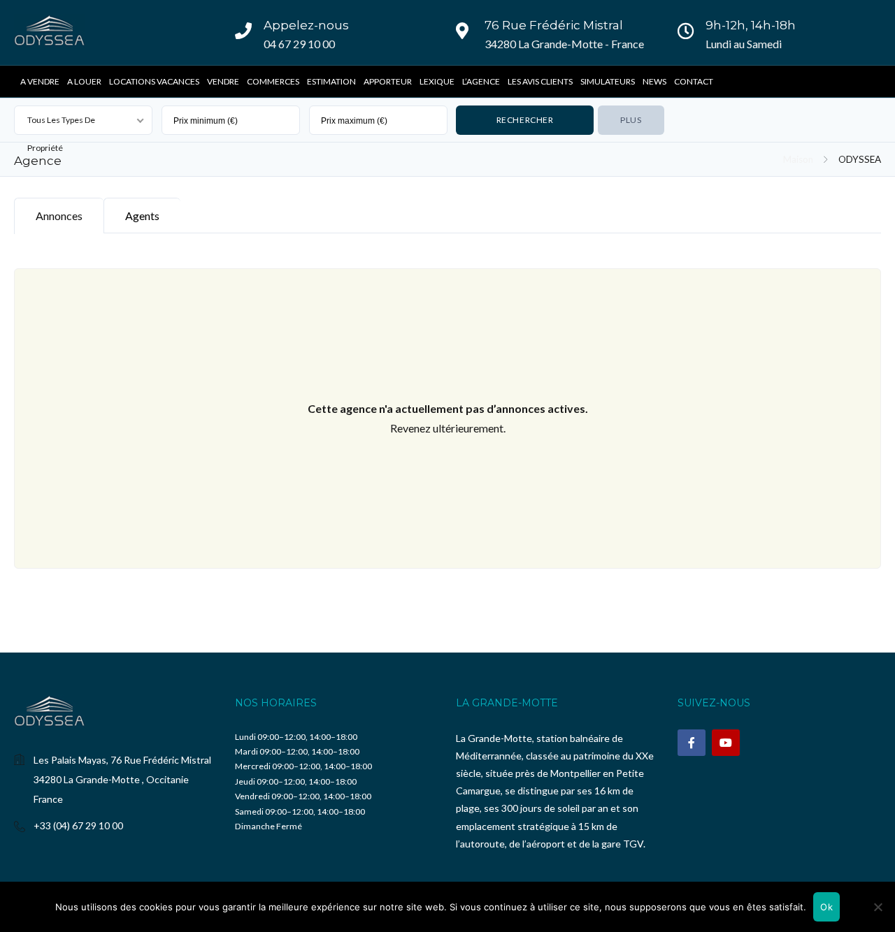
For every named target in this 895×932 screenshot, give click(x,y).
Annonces (59, 215)
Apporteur (388, 81)
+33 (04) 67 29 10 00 (78, 825)
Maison (798, 159)
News (654, 81)
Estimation (331, 81)
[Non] (878, 907)
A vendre (39, 81)
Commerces (273, 81)
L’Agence (481, 81)
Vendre (223, 81)
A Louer (84, 81)
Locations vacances (154, 81)
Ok (826, 906)
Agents (142, 215)
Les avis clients (540, 81)
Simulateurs (607, 81)
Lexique (437, 81)
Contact (693, 81)
